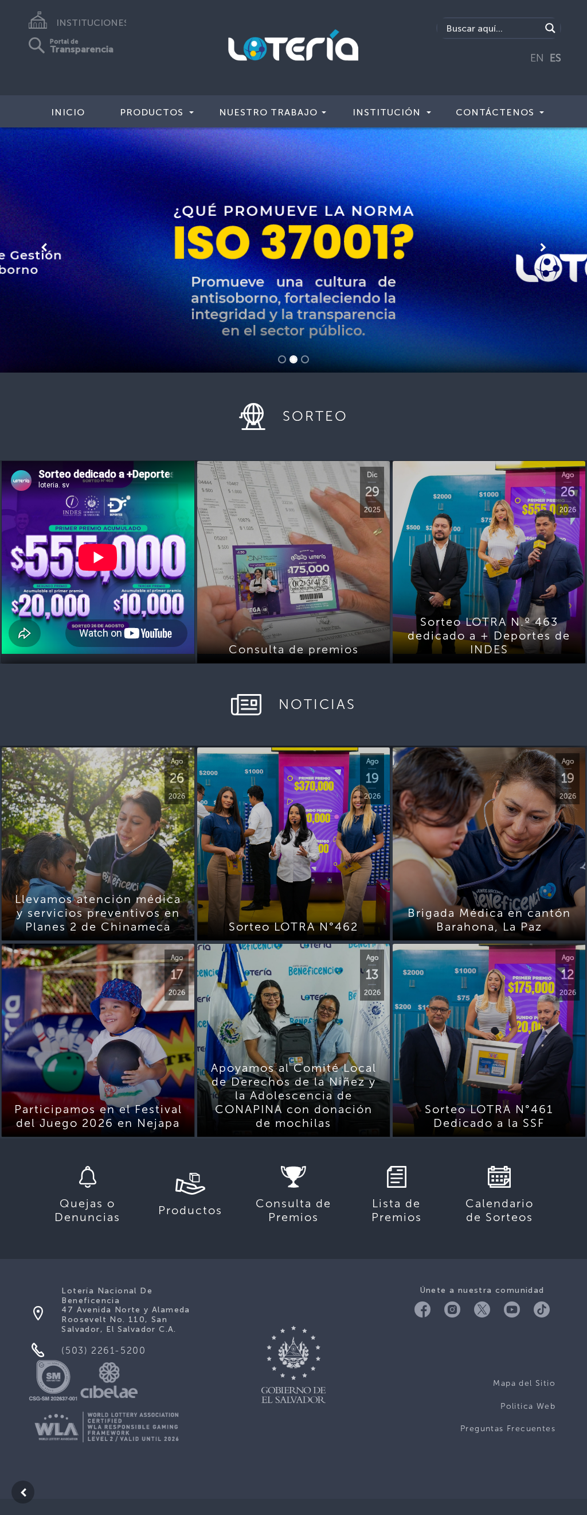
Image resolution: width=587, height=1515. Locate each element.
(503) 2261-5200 (103, 1350)
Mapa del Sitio (524, 1383)
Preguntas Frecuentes (507, 1428)
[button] (44, 247)
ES (555, 58)
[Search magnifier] (550, 28)
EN (537, 58)
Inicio (68, 112)
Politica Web (527, 1406)
